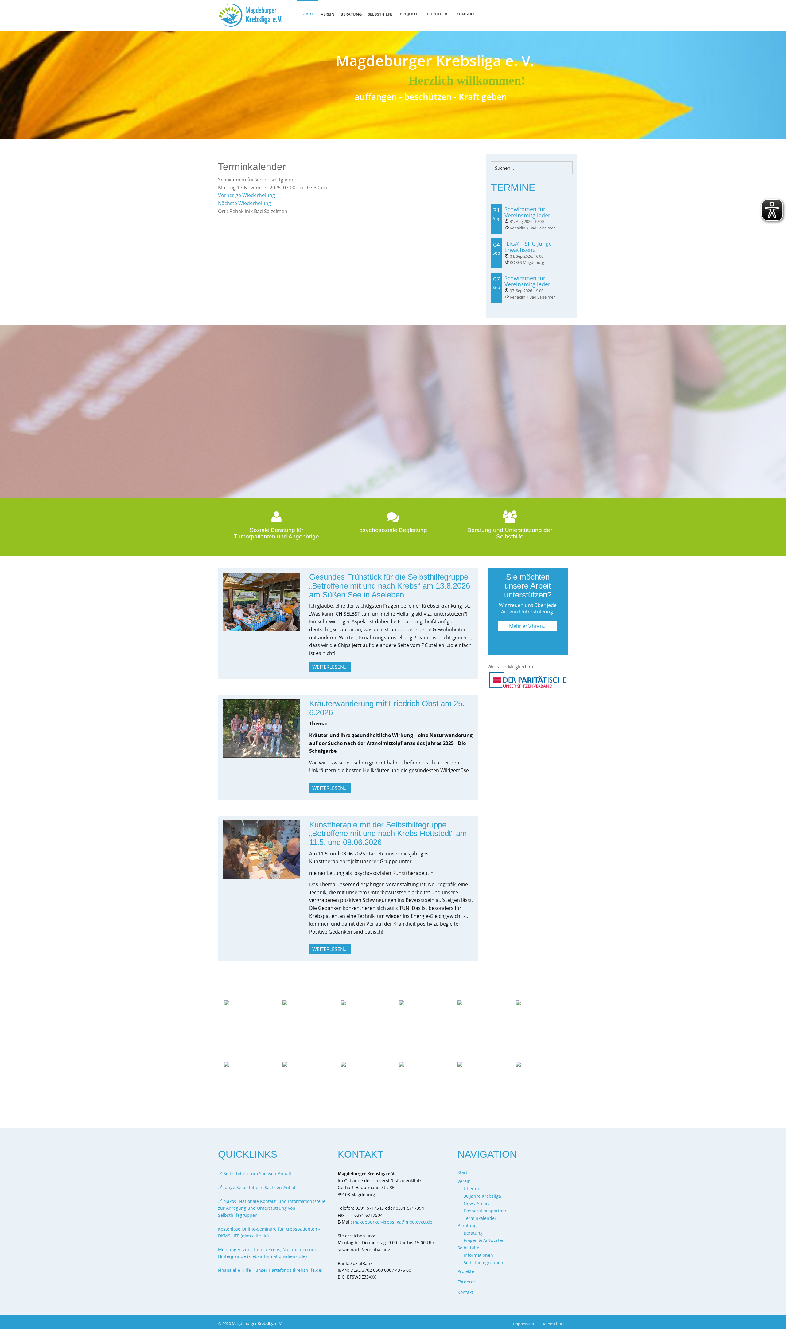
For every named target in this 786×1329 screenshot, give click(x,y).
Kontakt (465, 14)
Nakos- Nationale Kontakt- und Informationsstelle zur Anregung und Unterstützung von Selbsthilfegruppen (271, 1208)
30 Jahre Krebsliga (482, 1196)
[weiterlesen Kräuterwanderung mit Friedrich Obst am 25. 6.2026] (261, 727)
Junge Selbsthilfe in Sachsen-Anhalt (259, 1187)
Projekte (409, 14)
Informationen (478, 1255)
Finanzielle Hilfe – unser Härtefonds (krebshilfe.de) (270, 1270)
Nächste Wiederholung (244, 203)
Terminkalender (480, 1218)
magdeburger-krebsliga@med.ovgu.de (392, 1222)
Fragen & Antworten (484, 1240)
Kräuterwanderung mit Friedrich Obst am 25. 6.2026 (387, 708)
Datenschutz (552, 1324)
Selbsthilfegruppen (483, 1262)
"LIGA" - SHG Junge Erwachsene (528, 246)
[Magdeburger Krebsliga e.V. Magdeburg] (252, 15)
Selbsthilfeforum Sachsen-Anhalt (256, 1173)
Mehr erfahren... (528, 626)
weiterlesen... (330, 667)
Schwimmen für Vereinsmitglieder (527, 212)
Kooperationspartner (485, 1211)
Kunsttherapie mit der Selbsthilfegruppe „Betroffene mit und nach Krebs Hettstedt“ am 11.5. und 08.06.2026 (388, 833)
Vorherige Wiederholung (246, 195)
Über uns (473, 1189)
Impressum (523, 1324)
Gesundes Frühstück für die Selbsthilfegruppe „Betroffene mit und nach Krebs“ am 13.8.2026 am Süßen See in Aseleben (389, 585)
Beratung (473, 1233)
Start (307, 14)
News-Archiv (476, 1203)
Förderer (437, 14)
